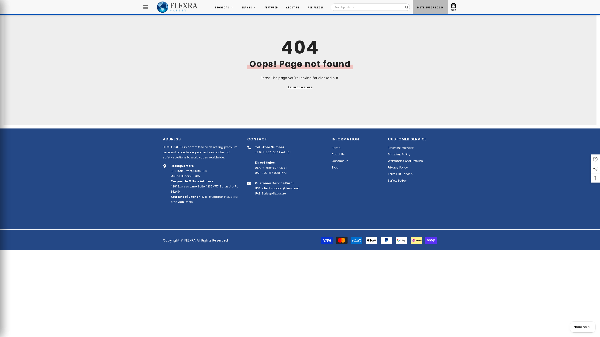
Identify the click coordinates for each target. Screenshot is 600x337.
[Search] (406, 7)
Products (222, 7)
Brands (247, 7)
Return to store (300, 87)
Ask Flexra (316, 7)
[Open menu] (145, 7)
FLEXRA (189, 240)
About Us (292, 7)
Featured (271, 7)
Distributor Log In (430, 7)
